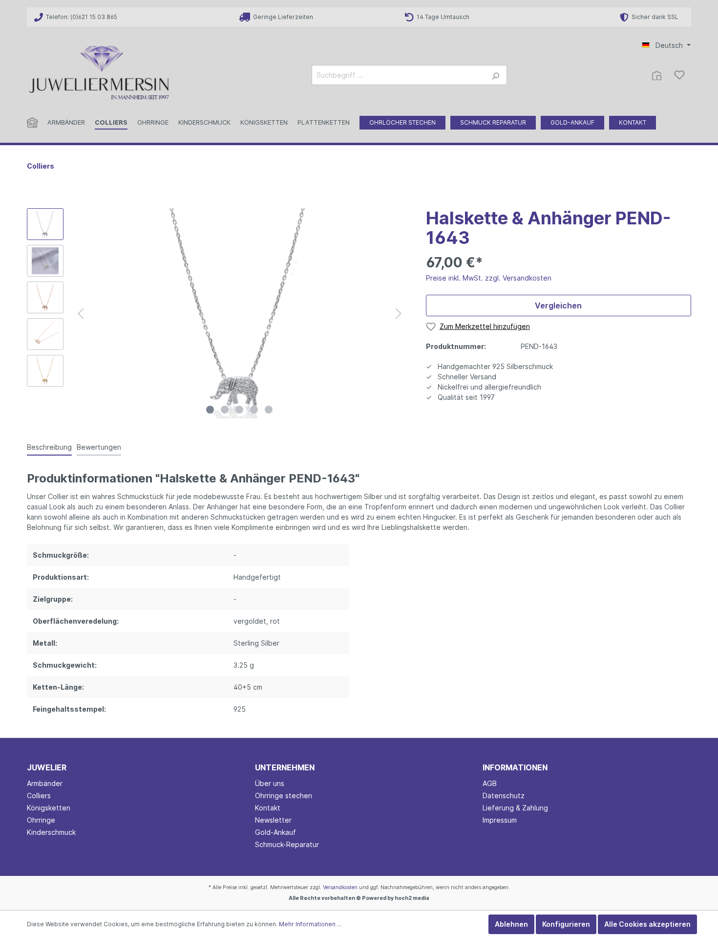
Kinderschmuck (51, 832)
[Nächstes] (398, 313)
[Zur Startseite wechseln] (100, 73)
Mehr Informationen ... (310, 924)
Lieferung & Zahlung (515, 808)
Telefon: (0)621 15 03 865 (80, 17)
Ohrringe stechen (283, 795)
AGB (490, 783)
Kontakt (267, 808)
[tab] (49, 447)
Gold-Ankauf (275, 832)
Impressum (500, 820)
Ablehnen (511, 924)
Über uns (269, 783)
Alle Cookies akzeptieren (647, 924)
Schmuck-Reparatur (287, 844)
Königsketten (48, 808)
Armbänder (45, 783)
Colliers (39, 795)
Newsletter (273, 820)
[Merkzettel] (679, 75)
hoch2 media (412, 898)
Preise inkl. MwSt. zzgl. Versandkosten (488, 278)
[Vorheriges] (80, 313)
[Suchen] (495, 75)
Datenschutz (504, 795)
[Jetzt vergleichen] (657, 75)
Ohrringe (41, 820)
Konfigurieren (566, 924)
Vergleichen (558, 305)
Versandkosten (340, 887)
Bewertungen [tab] (99, 447)
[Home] (37, 124)
